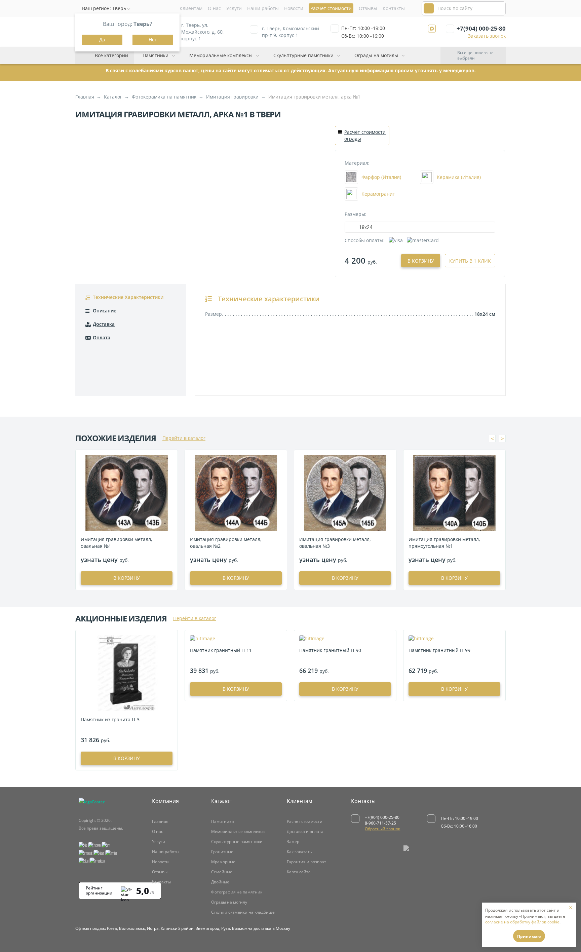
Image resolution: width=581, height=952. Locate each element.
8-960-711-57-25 (380, 823)
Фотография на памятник (236, 892)
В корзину (421, 261)
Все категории (111, 55)
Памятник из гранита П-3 (110, 719)
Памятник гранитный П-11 (221, 650)
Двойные (220, 882)
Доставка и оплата (305, 831)
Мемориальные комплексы (221, 55)
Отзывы (368, 8)
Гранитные (222, 851)
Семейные (221, 872)
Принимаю (529, 936)
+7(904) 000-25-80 (481, 28)
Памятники (155, 55)
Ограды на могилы (376, 55)
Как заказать (299, 851)
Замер (293, 841)
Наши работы (263, 8)
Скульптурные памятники (303, 55)
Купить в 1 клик (470, 261)
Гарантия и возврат (306, 862)
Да (102, 39)
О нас (214, 8)
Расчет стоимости (304, 821)
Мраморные (223, 862)
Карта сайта (299, 872)
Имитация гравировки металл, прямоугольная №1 (444, 542)
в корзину (126, 578)
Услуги (234, 8)
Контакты (394, 8)
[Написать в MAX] (432, 29)
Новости (293, 8)
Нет (153, 39)
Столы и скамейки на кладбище (243, 912)
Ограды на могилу (229, 902)
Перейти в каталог (183, 438)
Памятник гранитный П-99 (439, 650)
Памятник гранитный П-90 (330, 650)
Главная (160, 821)
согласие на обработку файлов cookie (522, 922)
